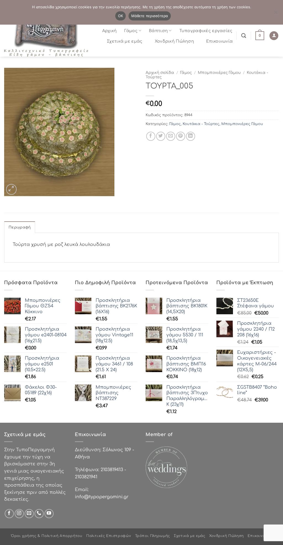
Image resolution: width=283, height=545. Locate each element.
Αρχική (109, 30)
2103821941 (86, 476)
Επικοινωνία (219, 41)
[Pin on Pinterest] (180, 136)
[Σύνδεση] (273, 35)
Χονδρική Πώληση (174, 41)
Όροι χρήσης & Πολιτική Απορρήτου (46, 536)
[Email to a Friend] (170, 136)
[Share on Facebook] (150, 136)
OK (120, 16)
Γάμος (130, 30)
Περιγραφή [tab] (20, 227)
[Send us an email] (29, 513)
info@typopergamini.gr (102, 496)
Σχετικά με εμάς (124, 41)
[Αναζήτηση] (243, 35)
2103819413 (112, 469)
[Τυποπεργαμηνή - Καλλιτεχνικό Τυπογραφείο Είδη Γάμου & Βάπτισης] (48, 36)
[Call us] (39, 513)
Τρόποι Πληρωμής (152, 536)
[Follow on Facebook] (9, 513)
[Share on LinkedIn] (190, 136)
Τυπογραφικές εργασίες (206, 30)
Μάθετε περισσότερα (149, 16)
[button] (259, 35)
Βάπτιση (158, 30)
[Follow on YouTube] (49, 513)
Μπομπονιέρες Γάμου (219, 73)
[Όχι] (275, 13)
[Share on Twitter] (160, 136)
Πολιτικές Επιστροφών (108, 536)
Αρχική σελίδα (160, 73)
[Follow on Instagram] (19, 513)
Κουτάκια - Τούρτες (201, 124)
